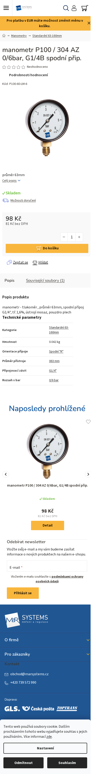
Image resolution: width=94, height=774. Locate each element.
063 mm (54, 361)
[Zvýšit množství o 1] (79, 237)
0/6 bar (54, 380)
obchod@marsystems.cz (29, 674)
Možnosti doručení (23, 200)
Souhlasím (67, 762)
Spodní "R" (56, 351)
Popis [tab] (9, 280)
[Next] (88, 474)
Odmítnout (23, 762)
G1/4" (53, 370)
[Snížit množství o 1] (64, 237)
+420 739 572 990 (23, 682)
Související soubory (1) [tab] (45, 280)
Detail (47, 525)
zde (49, 736)
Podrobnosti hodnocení (28, 75)
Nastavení (45, 748)
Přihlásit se (23, 593)
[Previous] (5, 474)
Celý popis (9, 181)
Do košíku (51, 248)
